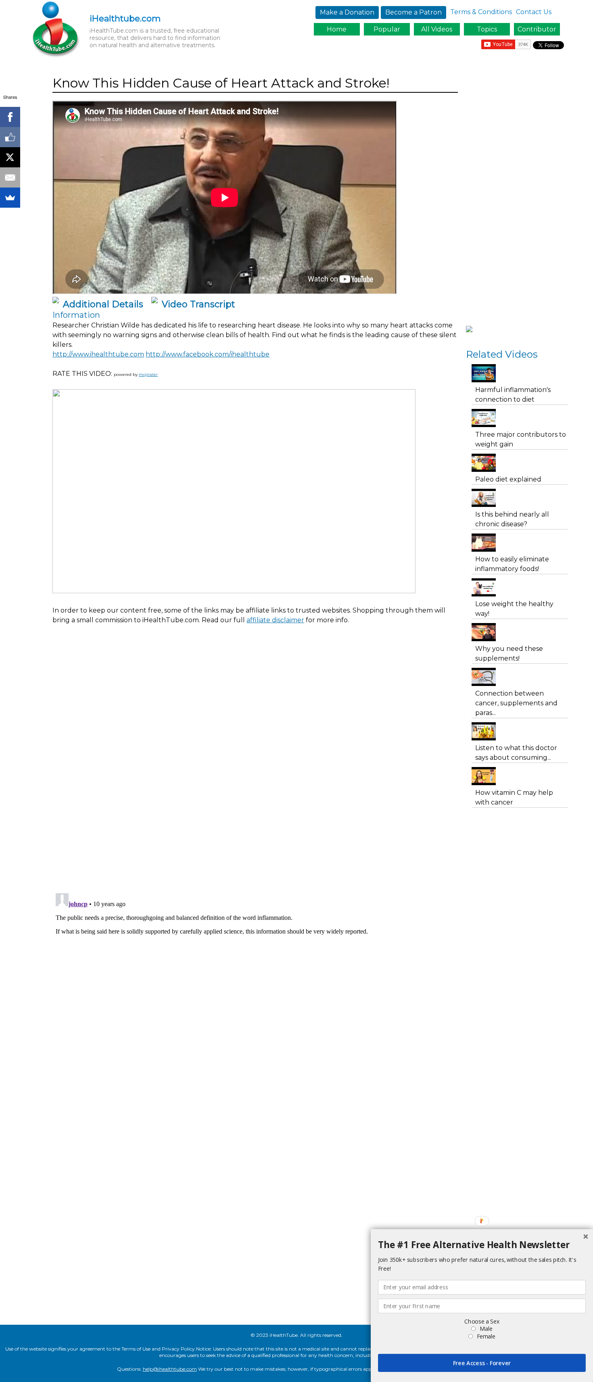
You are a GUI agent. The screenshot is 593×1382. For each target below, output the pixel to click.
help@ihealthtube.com (170, 1369)
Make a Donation (347, 12)
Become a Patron (413, 12)
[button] (482, 1244)
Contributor (537, 29)
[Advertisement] (199, 653)
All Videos (436, 29)
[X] (10, 157)
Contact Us (533, 12)
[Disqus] (255, 784)
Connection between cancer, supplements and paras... (516, 703)
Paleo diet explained (508, 479)
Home (337, 29)
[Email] (10, 177)
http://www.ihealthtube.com (98, 354)
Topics (487, 29)
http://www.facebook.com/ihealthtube (207, 354)
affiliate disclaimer (275, 620)
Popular (387, 29)
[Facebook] (10, 117)
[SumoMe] (10, 198)
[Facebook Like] (10, 137)
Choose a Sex (481, 1321)
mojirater (148, 374)
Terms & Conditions (481, 12)
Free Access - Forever (482, 1363)
